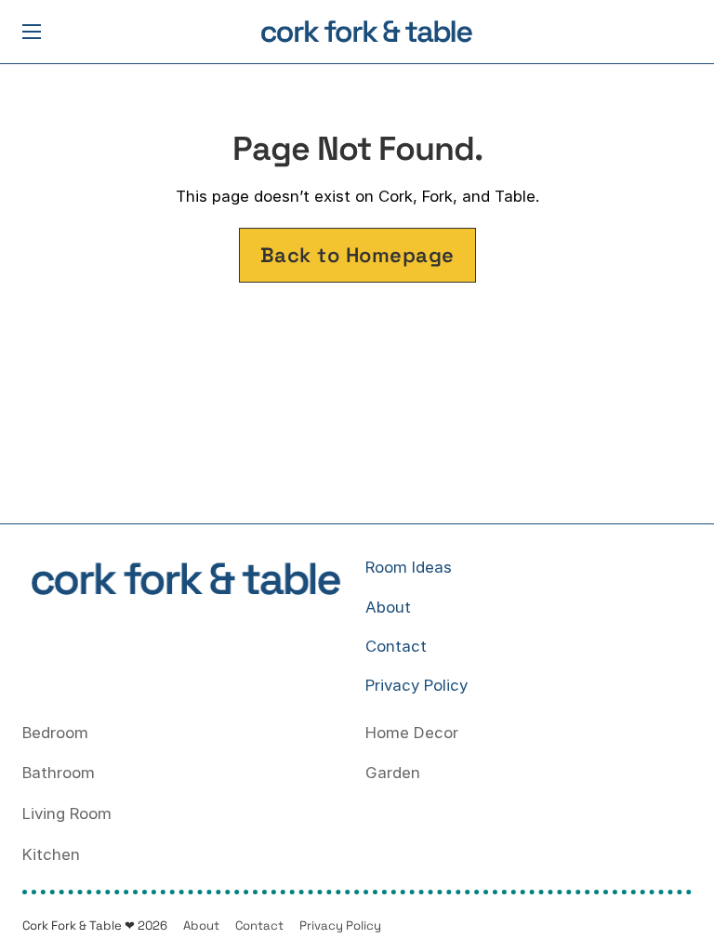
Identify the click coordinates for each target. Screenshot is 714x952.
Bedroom (55, 732)
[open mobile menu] (31, 31)
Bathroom (58, 772)
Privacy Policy (416, 685)
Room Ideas (408, 567)
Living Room (67, 813)
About (388, 607)
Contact (396, 646)
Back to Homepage (357, 255)
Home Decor (411, 732)
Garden (392, 772)
